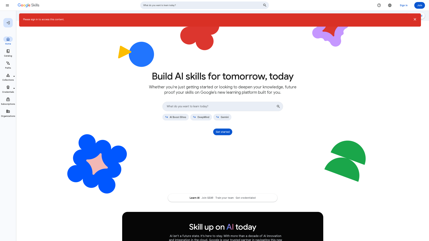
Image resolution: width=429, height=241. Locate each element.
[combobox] (204, 5)
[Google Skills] (28, 5)
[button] (415, 20)
